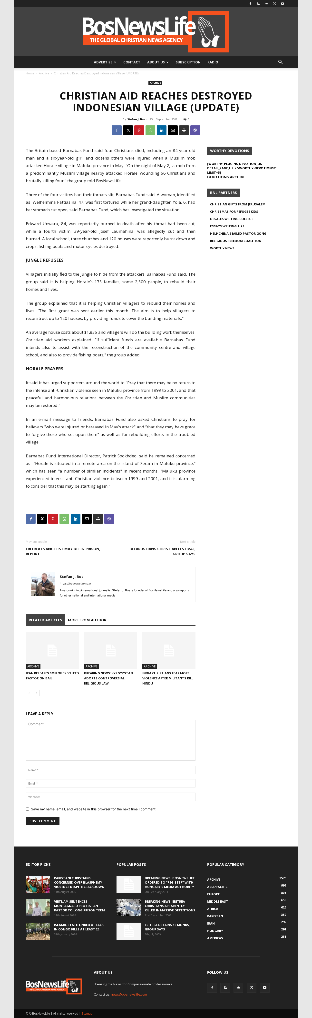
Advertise (103, 62)
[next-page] (37, 693)
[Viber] (195, 130)
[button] (280, 62)
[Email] (173, 130)
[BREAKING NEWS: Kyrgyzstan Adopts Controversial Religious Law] (110, 650)
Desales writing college (231, 219)
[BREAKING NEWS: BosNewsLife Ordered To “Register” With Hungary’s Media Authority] (129, 884)
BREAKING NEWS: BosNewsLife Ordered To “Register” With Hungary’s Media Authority (170, 882)
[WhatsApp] (150, 130)
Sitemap (87, 1013)
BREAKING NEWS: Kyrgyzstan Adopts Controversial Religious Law (108, 678)
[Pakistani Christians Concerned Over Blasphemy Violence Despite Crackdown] (38, 884)
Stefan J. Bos (136, 119)
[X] (274, 3)
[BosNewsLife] (156, 31)
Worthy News (222, 248)
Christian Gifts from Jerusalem (237, 204)
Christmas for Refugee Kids (234, 211)
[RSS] (258, 3)
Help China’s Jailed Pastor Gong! (238, 233)
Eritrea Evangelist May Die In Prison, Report (63, 551)
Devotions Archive (226, 176)
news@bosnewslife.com (129, 994)
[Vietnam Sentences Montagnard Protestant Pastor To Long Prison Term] (38, 907)
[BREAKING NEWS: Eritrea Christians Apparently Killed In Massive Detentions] (129, 907)
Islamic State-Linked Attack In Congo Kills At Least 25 (79, 927)
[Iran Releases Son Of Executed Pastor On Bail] (52, 650)
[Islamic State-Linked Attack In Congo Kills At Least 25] (38, 931)
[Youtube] (282, 3)
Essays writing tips (227, 226)
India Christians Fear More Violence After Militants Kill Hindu (167, 678)
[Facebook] (250, 3)
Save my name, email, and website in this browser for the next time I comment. (93, 809)
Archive (44, 73)
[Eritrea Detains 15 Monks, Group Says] (129, 931)
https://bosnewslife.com (75, 583)
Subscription (188, 62)
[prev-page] (29, 693)
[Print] (184, 130)
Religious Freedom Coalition (235, 241)
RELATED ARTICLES (45, 619)
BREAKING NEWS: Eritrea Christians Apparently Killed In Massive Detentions (170, 905)
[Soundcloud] (266, 3)
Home (30, 73)
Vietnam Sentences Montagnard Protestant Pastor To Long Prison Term (79, 905)
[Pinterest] (139, 130)
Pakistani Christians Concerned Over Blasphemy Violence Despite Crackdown (79, 882)
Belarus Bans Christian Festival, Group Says (162, 551)
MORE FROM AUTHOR (87, 619)
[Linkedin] (161, 130)
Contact (131, 62)
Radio (212, 62)
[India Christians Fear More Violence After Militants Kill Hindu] (168, 650)
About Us (156, 62)
